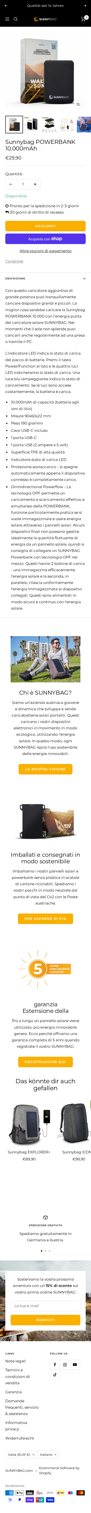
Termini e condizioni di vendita (17, 1376)
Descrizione (15, 278)
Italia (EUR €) (19, 1454)
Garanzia (13, 1392)
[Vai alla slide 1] (41, 1251)
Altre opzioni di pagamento (46, 251)
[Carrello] (83, 19)
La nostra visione (45, 769)
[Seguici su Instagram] (65, 1365)
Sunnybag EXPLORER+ (29, 1152)
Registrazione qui (45, 1062)
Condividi (14, 261)
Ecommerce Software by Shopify (59, 1470)
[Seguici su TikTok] (55, 1374)
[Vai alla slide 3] (49, 1251)
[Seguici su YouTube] (75, 1365)
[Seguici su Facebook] (55, 1365)
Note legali (15, 1361)
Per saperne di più (45, 919)
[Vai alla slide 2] (45, 1251)
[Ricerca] (16, 19)
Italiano (46, 1454)
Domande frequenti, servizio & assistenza (22, 1407)
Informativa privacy (16, 1425)
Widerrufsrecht (19, 1438)
